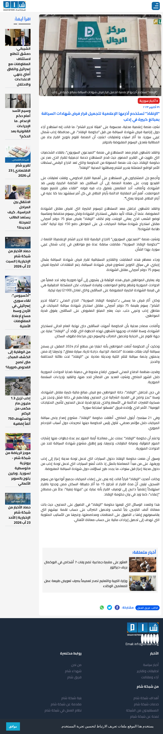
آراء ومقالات (150, 677)
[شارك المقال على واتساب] (102, 607)
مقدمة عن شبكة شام (66, 704)
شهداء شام (73, 670)
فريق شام (74, 677)
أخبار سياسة (151, 664)
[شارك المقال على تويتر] (109, 607)
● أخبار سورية (148, 101)
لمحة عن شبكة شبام (144, 716)
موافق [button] (13, 726)
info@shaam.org (147, 644)
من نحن (76, 664)
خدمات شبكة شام (146, 704)
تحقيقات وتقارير (148, 670)
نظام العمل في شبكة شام (63, 710)
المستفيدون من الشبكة (142, 710)
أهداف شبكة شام (146, 697)
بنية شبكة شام (71, 697)
